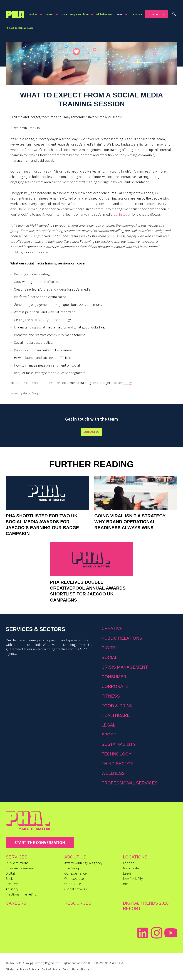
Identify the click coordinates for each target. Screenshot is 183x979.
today (127, 382)
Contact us (91, 431)
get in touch (122, 214)
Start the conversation (39, 842)
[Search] (174, 14)
